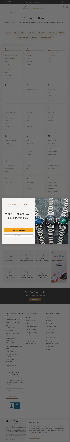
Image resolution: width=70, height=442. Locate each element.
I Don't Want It (18, 235)
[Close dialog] (66, 199)
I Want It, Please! (18, 230)
